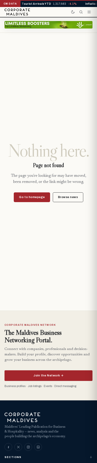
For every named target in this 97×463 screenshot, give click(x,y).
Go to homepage (32, 197)
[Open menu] (89, 12)
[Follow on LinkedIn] (38, 447)
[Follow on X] (18, 447)
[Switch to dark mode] (72, 12)
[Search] (81, 12)
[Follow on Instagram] (28, 447)
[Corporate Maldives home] (17, 12)
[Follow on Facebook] (8, 447)
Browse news (68, 197)
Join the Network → (48, 375)
